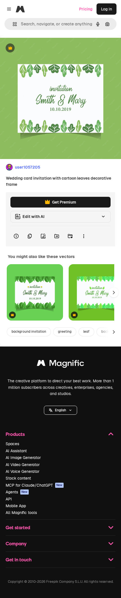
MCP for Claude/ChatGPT (34, 485)
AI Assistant (16, 450)
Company (16, 543)
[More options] (83, 236)
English (60, 410)
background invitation (29, 331)
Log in (106, 9)
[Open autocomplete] (12, 24)
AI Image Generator (23, 457)
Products (15, 434)
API (9, 499)
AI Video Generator (23, 464)
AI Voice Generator (22, 471)
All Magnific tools (21, 512)
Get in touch (19, 559)
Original (36, 48)
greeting (64, 331)
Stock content (18, 478)
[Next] (114, 292)
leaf (86, 331)
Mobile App (16, 505)
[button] (60, 410)
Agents (17, 492)
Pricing (86, 9)
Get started (18, 527)
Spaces (12, 443)
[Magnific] (60, 364)
